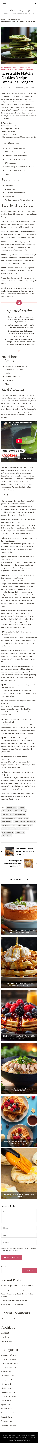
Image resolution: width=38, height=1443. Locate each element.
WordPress (25, 1440)
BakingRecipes (8, 811)
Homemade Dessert (9, 825)
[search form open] (35, 3)
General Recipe (18, 69)
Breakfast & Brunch (8, 1367)
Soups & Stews (6, 1417)
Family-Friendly (6, 69)
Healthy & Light (7, 1388)
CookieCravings (21, 811)
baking (21, 807)
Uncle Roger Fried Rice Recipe (12, 1304)
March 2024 (5, 1337)
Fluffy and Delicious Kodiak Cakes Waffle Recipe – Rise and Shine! (19, 1037)
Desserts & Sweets (24, 67)
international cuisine (25, 825)
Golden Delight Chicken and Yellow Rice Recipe (18, 1286)
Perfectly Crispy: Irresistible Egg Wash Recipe (19, 1195)
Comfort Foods (6, 1372)
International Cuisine (9, 1396)
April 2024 (5, 1333)
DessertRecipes (23, 818)
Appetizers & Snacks (8, 1355)
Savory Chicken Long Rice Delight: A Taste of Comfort (19, 1090)
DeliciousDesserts (9, 818)
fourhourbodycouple (19, 10)
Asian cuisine (12, 807)
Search (3, 1267)
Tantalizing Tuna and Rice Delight (13, 1290)
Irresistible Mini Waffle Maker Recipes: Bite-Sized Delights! (19, 1143)
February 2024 (6, 1341)
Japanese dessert (8, 829)
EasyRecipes (7, 821)
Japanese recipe (8, 832)
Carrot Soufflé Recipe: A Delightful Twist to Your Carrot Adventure (19, 932)
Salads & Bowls (6, 1409)
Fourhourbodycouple (8, 88)
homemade (31, 821)
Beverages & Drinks (8, 1359)
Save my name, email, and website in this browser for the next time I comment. (19, 1249)
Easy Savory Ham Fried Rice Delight (14, 1300)
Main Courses (6, 1400)
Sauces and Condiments (9, 1413)
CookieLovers (7, 814)
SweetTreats (7, 836)
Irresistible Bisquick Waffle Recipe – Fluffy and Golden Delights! (19, 984)
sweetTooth (20, 832)
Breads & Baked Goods (8, 67)
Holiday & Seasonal (8, 1392)
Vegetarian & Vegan (8, 1425)
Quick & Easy (30, 69)
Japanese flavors (22, 829)
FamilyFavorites (19, 821)
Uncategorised (6, 1421)
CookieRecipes (20, 814)
